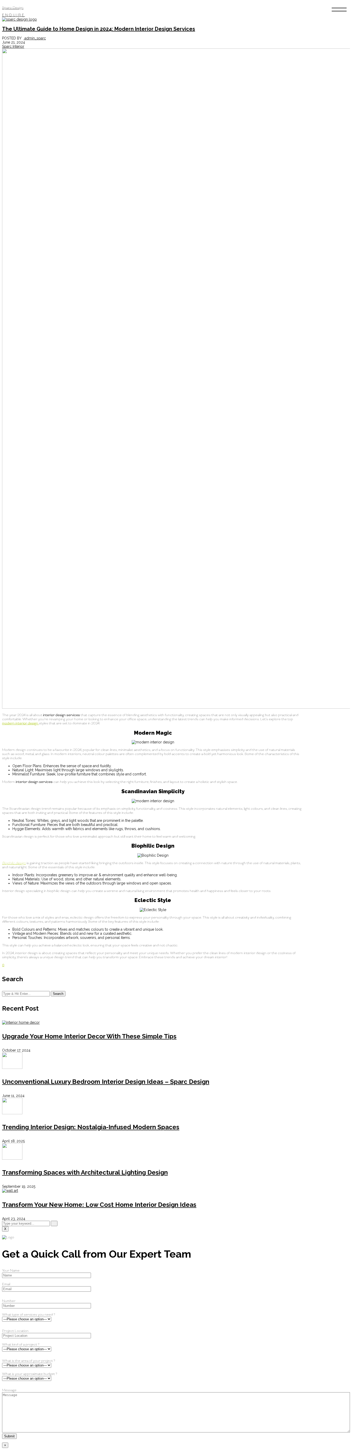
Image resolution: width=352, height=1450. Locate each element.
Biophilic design (14, 863)
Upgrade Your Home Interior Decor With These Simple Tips (89, 1036)
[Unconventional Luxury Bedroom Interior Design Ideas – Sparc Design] (12, 1068)
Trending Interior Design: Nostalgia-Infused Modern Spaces (90, 1127)
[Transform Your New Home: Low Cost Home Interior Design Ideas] (10, 1191)
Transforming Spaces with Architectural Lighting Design (85, 1172)
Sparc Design (12, 8)
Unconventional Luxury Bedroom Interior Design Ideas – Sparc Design (105, 1081)
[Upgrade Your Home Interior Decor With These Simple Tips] (21, 1022)
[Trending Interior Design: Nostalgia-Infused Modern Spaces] (12, 1113)
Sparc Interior (13, 46)
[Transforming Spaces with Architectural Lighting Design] (12, 1158)
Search (58, 994)
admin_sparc (34, 38)
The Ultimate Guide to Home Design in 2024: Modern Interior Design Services (98, 29)
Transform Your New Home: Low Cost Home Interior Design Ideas (99, 1204)
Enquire (13, 15)
